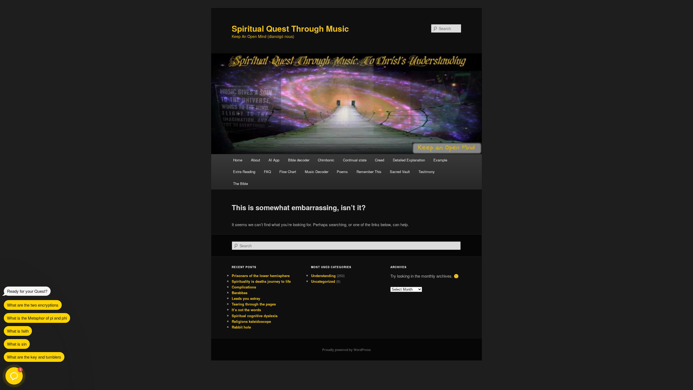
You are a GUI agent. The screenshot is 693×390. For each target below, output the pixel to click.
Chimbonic (326, 159)
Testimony (427, 171)
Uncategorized (323, 281)
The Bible (240, 183)
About (255, 159)
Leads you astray (246, 298)
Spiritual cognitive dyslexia (254, 315)
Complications (244, 287)
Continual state (355, 159)
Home (237, 159)
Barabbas (239, 292)
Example (440, 159)
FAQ (267, 171)
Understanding (323, 275)
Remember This (369, 171)
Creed (379, 159)
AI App (274, 159)
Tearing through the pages (254, 304)
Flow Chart (287, 171)
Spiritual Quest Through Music (290, 28)
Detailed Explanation (409, 159)
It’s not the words (246, 309)
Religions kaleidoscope (251, 321)
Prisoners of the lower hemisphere (261, 275)
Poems (342, 171)
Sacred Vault (400, 171)
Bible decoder (298, 159)
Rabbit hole (241, 327)
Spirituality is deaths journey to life (261, 281)
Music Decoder (316, 171)
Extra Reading (244, 171)
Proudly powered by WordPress (346, 349)
